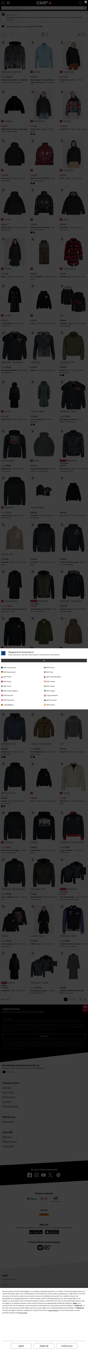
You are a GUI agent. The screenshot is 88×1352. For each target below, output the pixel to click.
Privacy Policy (22, 1313)
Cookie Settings (53, 1310)
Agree (21, 1346)
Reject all (44, 1346)
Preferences (67, 1346)
